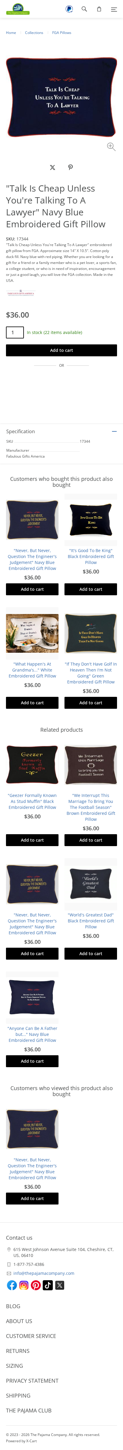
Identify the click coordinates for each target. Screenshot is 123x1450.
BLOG (13, 1306)
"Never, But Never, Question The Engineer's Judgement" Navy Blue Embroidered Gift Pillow (32, 559)
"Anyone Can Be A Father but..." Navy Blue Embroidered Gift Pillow (32, 1034)
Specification (20, 431)
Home (11, 32)
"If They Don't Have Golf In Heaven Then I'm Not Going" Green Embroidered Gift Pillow (91, 673)
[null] (53, 167)
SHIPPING (18, 1395)
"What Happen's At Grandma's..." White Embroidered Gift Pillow (32, 670)
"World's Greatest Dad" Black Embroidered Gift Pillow (91, 921)
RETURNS (18, 1351)
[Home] (15, 9)
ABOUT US (19, 1321)
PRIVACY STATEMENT (32, 1381)
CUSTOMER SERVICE (31, 1336)
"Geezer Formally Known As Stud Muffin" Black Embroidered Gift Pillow (32, 801)
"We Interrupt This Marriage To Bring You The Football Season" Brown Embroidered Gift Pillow (91, 807)
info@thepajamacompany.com (43, 1273)
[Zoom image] (112, 148)
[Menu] (114, 9)
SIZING (14, 1366)
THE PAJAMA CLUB (29, 1410)
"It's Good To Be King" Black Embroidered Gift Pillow (91, 556)
